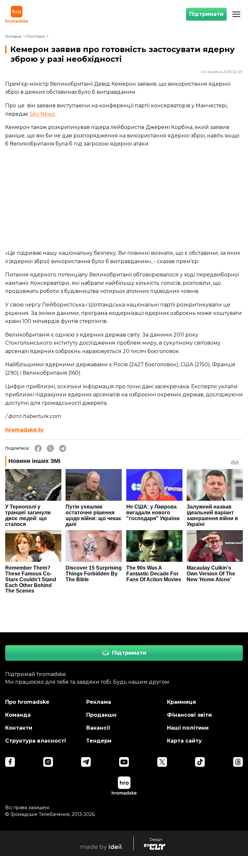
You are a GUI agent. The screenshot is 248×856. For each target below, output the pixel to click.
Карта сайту (184, 741)
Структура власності (35, 741)
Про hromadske (27, 702)
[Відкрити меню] (236, 14)
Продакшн (101, 715)
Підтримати (206, 14)
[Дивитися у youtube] (124, 762)
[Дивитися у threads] (238, 762)
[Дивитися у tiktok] (200, 762)
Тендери (98, 741)
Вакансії (98, 728)
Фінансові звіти (189, 715)
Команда (18, 715)
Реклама (98, 702)
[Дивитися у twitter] (162, 762)
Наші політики (188, 728)
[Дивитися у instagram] (48, 762)
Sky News (42, 114)
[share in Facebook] (38, 448)
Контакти (18, 728)
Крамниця (181, 702)
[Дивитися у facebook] (10, 762)
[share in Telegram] (62, 448)
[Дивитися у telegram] (86, 762)
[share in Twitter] (50, 448)
